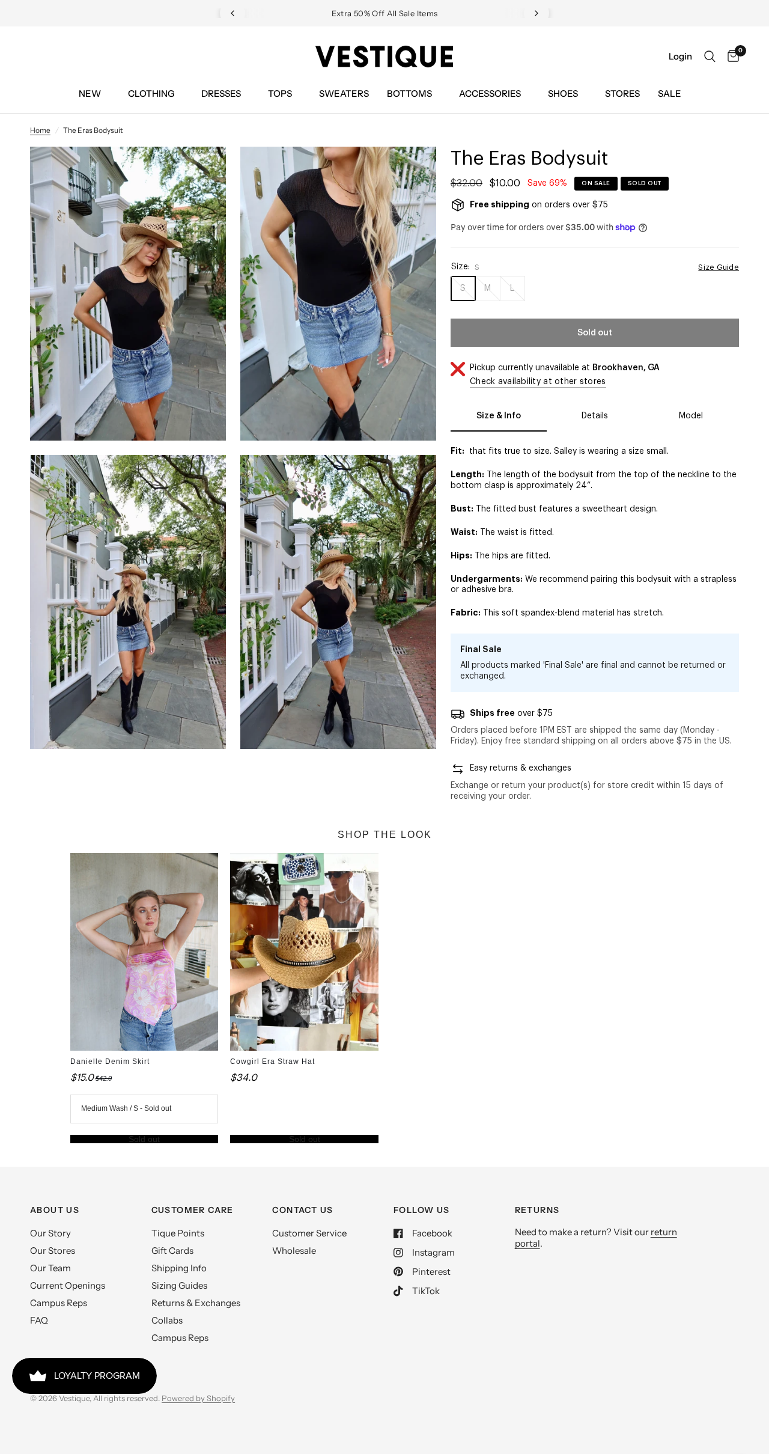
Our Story (50, 1233)
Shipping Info (179, 1268)
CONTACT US (302, 1210)
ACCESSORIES (490, 93)
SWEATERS (344, 93)
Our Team (50, 1268)
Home (40, 130)
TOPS (280, 93)
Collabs (167, 1320)
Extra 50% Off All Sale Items (385, 13)
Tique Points (177, 1233)
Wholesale (294, 1250)
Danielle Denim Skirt (110, 1061)
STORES (622, 93)
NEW (90, 93)
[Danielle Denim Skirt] (144, 952)
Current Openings (67, 1285)
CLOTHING (151, 93)
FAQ (39, 1320)
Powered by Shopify (198, 1398)
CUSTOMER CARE (192, 1210)
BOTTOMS (409, 93)
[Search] (710, 56)
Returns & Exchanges (195, 1303)
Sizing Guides (179, 1285)
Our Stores (52, 1250)
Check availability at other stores (538, 381)
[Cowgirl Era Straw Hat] (304, 952)
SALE (669, 93)
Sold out (144, 1139)
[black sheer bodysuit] (200, 171)
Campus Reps (58, 1303)
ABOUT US (54, 1210)
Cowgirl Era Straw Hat (272, 1061)
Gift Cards (172, 1250)
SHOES (563, 93)
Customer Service (309, 1233)
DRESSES (221, 93)
